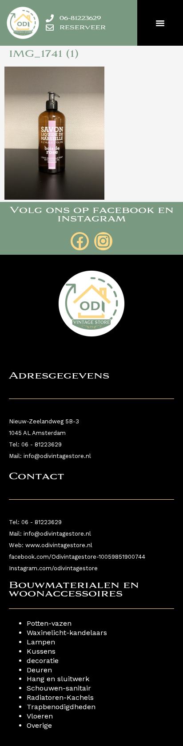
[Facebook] (80, 241)
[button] (160, 23)
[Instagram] (103, 241)
